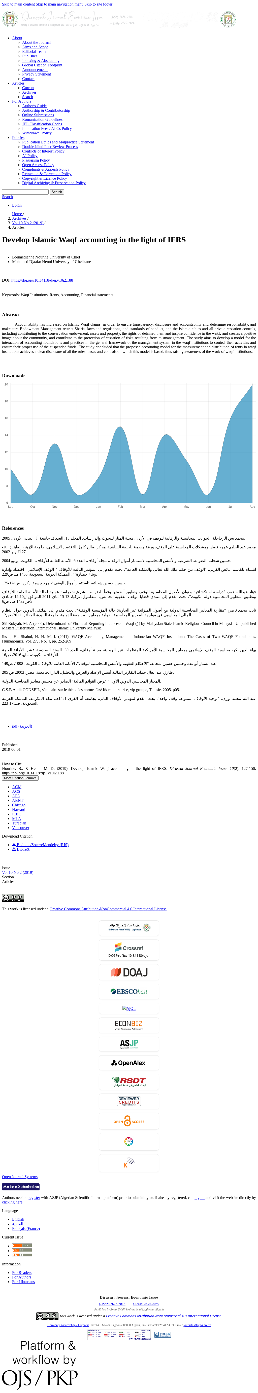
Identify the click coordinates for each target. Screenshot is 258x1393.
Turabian (19, 823)
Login (17, 205)
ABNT (17, 800)
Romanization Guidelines (42, 119)
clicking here (12, 1202)
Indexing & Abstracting (40, 60)
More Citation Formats (20, 778)
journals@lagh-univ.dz (197, 1325)
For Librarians (23, 1281)
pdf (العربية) (22, 726)
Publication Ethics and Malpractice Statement (58, 142)
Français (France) (26, 1228)
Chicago (18, 805)
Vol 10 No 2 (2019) (28, 223)
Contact (28, 79)
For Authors (21, 101)
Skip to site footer (98, 4)
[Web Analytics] (162, 1335)
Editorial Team (34, 51)
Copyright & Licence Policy (44, 178)
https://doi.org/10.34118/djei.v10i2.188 (42, 280)
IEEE (16, 814)
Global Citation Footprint (42, 65)
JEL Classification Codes (42, 124)
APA (16, 796)
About (17, 38)
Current (28, 88)
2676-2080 (146, 1303)
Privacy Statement (36, 74)
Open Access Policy (38, 165)
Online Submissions (38, 115)
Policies (18, 137)
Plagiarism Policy (36, 160)
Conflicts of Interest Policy (43, 151)
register (34, 1197)
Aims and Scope (35, 47)
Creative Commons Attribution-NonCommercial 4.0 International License (108, 909)
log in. (200, 1197)
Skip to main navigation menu (59, 4)
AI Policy (30, 156)
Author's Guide (34, 106)
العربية (17, 1224)
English (18, 1219)
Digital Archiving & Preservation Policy (54, 183)
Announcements (35, 69)
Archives (29, 92)
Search (27, 97)
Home (17, 214)
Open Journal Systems (20, 1177)
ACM (16, 787)
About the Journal (36, 42)
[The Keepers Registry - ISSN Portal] (129, 1163)
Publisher (29, 56)
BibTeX (23, 849)
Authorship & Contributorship (46, 110)
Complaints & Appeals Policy (45, 169)
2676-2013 (112, 1303)
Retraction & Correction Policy (47, 174)
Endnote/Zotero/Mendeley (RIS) (42, 845)
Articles (18, 83)
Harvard (18, 809)
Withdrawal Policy (37, 133)
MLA (16, 818)
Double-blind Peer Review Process (50, 146)
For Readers (21, 1272)
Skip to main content (18, 4)
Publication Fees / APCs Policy (47, 128)
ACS (16, 791)
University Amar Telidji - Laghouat (68, 1325)
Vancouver (20, 827)
